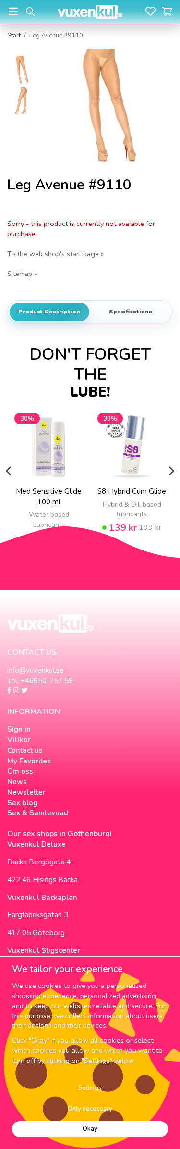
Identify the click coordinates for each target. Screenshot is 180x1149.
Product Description (49, 311)
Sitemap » (22, 273)
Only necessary (90, 1108)
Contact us (25, 750)
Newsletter (26, 792)
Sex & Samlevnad (37, 813)
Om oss (20, 771)
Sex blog (22, 803)
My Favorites (29, 761)
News (17, 782)
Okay (90, 1128)
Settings (90, 1088)
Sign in (19, 729)
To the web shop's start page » (55, 254)
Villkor (19, 740)
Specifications (130, 311)
